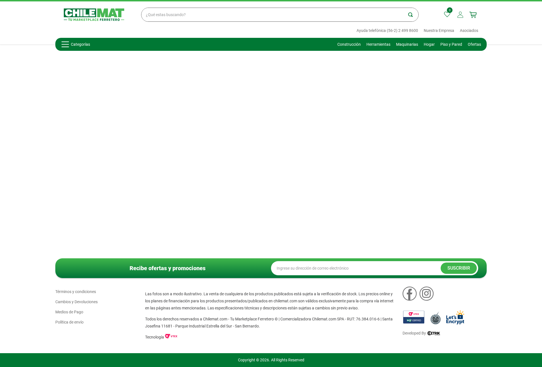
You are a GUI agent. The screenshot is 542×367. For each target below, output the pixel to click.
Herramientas (378, 44)
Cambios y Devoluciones (76, 302)
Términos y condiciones (75, 291)
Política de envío (69, 322)
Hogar (429, 44)
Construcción (349, 44)
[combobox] (280, 15)
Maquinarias (407, 44)
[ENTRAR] (460, 14)
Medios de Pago (69, 312)
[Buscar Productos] (413, 14)
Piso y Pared (451, 44)
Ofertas (474, 44)
